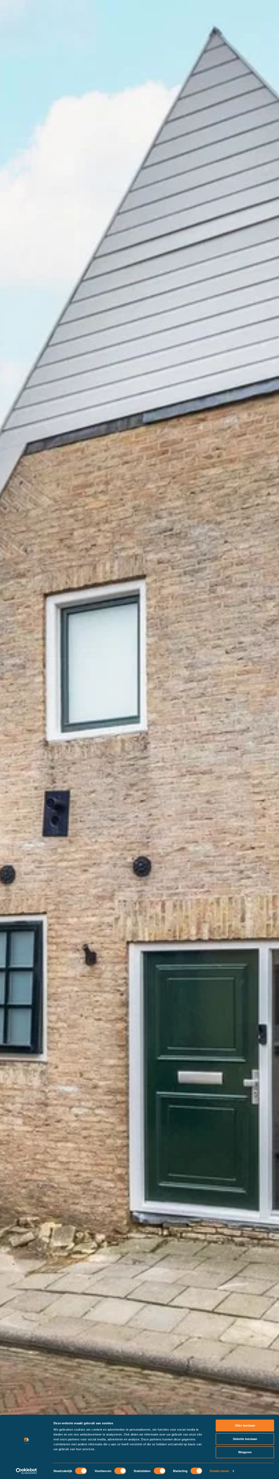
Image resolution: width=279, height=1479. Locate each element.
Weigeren (245, 1452)
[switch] (120, 1471)
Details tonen (219, 1471)
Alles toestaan (245, 1425)
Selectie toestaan (245, 1439)
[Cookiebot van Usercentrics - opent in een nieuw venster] (26, 1471)
